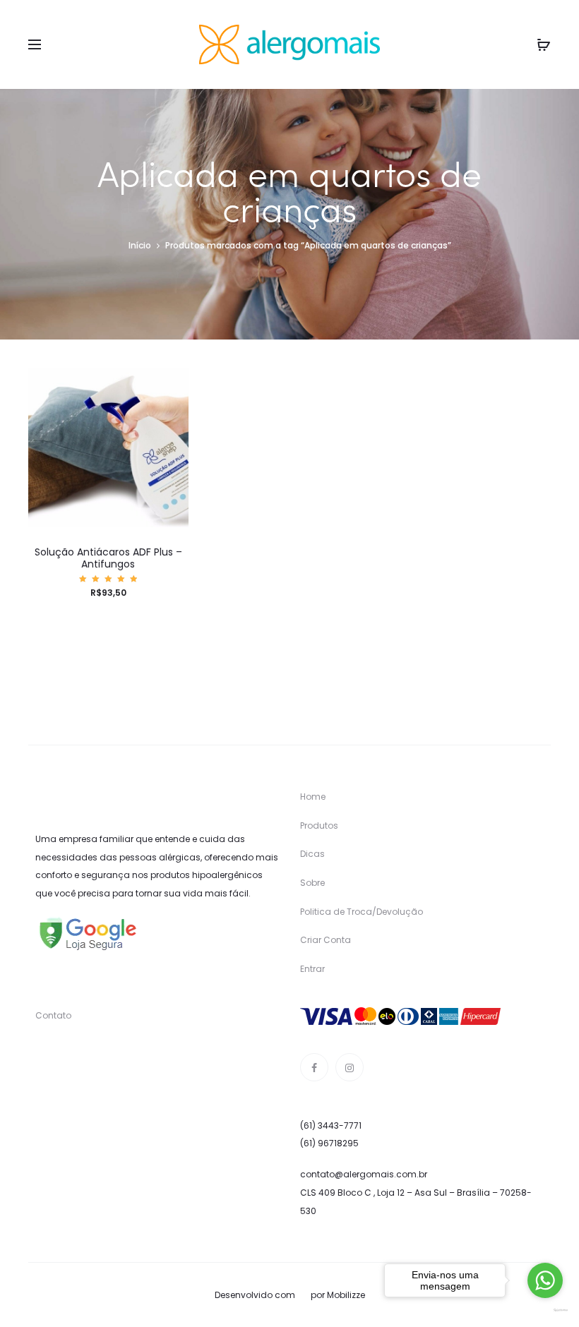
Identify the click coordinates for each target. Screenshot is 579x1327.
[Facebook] (314, 1067)
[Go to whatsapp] (545, 1280)
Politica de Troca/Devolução (361, 912)
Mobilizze (346, 1295)
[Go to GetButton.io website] (545, 1310)
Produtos (319, 825)
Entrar (312, 969)
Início (140, 245)
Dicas (312, 854)
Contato (53, 1015)
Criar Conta (325, 940)
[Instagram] (349, 1067)
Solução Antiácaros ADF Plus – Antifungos (108, 558)
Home (313, 797)
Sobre (312, 883)
